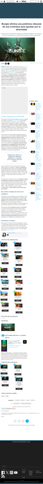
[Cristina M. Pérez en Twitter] (8, 235)
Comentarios (11, 400)
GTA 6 (8, 0)
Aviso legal (37, 471)
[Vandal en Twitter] (7, 472)
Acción (13, 344)
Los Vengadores (11, 0)
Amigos (27, 400)
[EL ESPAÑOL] (41, 1)
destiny (7, 396)
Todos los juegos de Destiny (13, 347)
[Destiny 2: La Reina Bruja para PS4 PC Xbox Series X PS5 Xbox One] (4, 345)
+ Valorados (17, 400)
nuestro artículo (10, 230)
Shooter (9, 344)
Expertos (22, 400)
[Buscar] (38, 1)
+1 (14, 408)
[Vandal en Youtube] (16, 472)
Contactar (23, 472)
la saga (12, 72)
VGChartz (23, 477)
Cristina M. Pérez (11, 233)
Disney (14, 2)
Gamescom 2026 (9, 2)
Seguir (3, 335)
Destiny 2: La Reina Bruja (12, 340)
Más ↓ (20, 1)
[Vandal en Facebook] (3, 472)
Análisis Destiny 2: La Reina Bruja (14, 345)
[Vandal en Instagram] (11, 472)
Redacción (23, 471)
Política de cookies (39, 472)
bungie (3, 396)
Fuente (4, 318)
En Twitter (32, 400)
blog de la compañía (16, 120)
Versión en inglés (21, 480)
